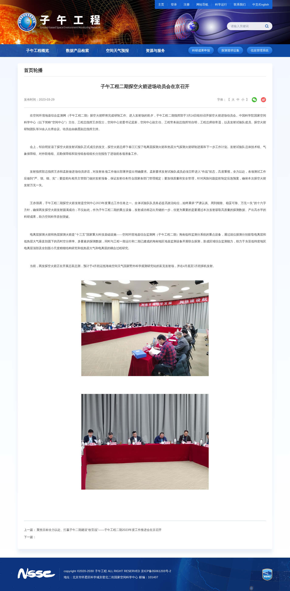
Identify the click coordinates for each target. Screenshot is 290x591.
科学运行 (221, 4)
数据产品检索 (77, 50)
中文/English (260, 4)
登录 (174, 4)
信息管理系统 (260, 50)
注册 (187, 4)
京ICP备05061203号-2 (156, 571)
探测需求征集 (230, 50)
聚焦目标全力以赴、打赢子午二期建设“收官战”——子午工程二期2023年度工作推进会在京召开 (99, 529)
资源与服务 (155, 50)
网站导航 (202, 4)
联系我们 (240, 4)
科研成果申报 (201, 50)
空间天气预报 (117, 50)
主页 (161, 4)
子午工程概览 (37, 50)
